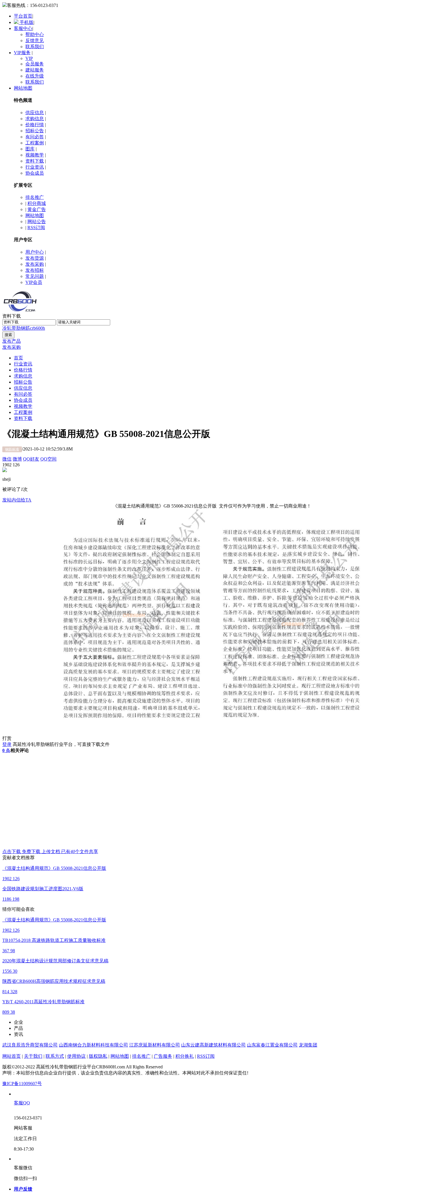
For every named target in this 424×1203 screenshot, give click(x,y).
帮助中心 (34, 34)
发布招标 (34, 270)
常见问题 (34, 276)
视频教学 (34, 154)
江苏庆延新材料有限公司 (154, 1044)
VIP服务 (22, 52)
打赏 (7, 738)
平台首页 (23, 16)
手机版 (25, 22)
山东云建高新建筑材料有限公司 (213, 1044)
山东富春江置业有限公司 (272, 1044)
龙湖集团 (308, 1044)
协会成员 (34, 173)
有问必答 (34, 136)
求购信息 (34, 118)
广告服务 (163, 1056)
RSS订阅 (36, 227)
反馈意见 (34, 40)
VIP (29, 58)
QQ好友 (31, 459)
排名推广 (34, 197)
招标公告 (34, 130)
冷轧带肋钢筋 (16, 328)
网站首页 (11, 1056)
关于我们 (33, 1056)
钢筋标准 (12, 449)
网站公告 (36, 221)
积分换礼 (184, 1056)
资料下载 (34, 161)
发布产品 (11, 341)
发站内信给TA (16, 499)
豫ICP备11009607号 (22, 1083)
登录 (7, 744)
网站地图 (23, 88)
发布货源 (34, 258)
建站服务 (34, 69)
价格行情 (34, 124)
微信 (7, 459)
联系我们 (34, 46)
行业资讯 (34, 167)
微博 (17, 459)
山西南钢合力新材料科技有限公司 (93, 1044)
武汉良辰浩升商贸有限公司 (30, 1044)
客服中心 (23, 28)
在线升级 (34, 75)
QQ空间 (48, 459)
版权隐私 (98, 1056)
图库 (30, 148)
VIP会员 (33, 282)
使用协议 (76, 1056)
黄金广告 (36, 209)
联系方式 (55, 1056)
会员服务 (34, 63)
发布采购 (34, 264)
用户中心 (34, 252)
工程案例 (34, 142)
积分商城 (36, 203)
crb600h (37, 328)
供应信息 (34, 112)
